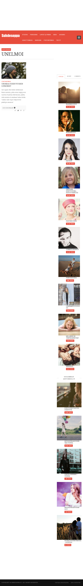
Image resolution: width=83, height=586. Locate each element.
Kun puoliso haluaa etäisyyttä (71, 409)
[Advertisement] (41, 15)
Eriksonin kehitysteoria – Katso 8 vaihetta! (72, 191)
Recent (69, 76)
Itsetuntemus (6, 81)
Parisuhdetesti (71, 278)
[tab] (61, 76)
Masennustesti (71, 104)
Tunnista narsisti (72, 249)
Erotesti (69, 161)
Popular (61, 76)
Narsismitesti (71, 132)
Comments (77, 76)
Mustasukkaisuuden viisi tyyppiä (71, 442)
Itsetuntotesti (71, 221)
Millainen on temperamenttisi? (72, 337)
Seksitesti (69, 366)
